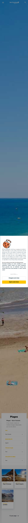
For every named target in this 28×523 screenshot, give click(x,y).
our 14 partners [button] (17, 249)
